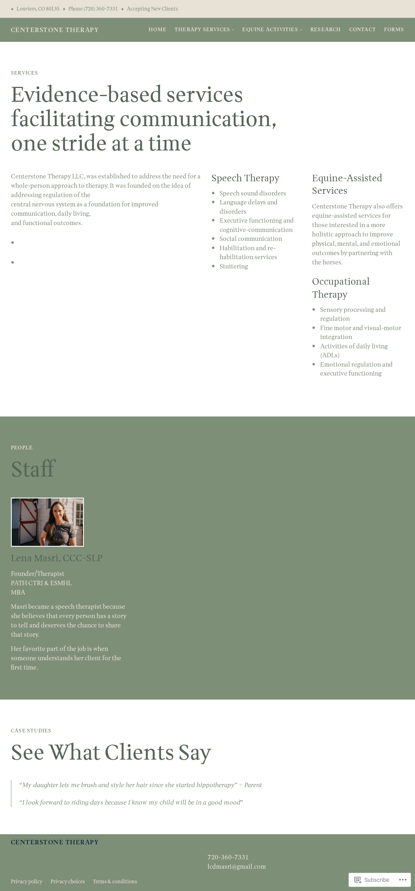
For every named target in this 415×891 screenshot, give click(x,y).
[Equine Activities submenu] (300, 29)
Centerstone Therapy (55, 30)
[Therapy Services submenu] (232, 29)
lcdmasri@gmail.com (237, 866)
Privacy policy (27, 881)
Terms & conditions (115, 881)
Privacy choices (68, 881)
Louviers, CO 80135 (38, 9)
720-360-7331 (228, 857)
